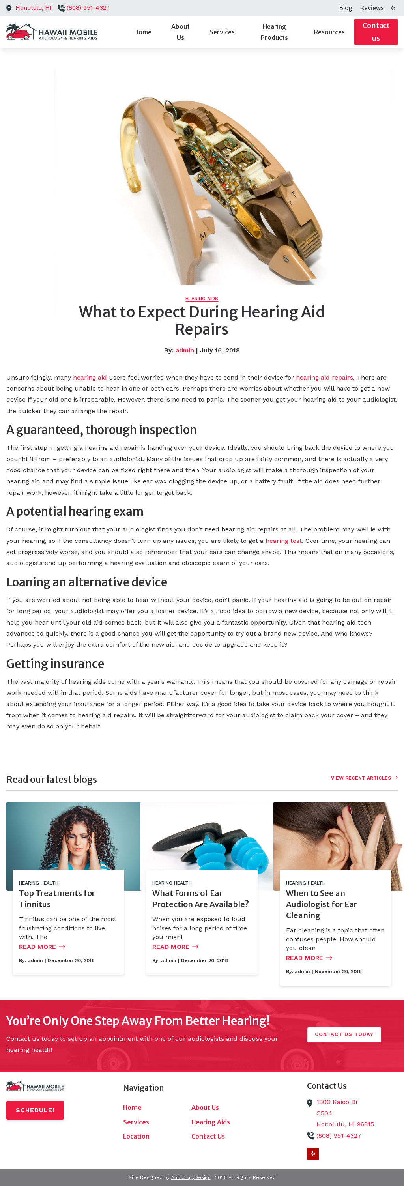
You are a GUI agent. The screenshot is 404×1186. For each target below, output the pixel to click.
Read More (37, 946)
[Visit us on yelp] (393, 8)
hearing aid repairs (324, 377)
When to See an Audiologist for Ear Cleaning (321, 904)
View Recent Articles (361, 778)
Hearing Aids (201, 298)
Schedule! (35, 1110)
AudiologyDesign (191, 1177)
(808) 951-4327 (88, 7)
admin (185, 350)
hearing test (284, 540)
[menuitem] (345, 8)
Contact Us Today (344, 1034)
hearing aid (90, 377)
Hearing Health (38, 883)
